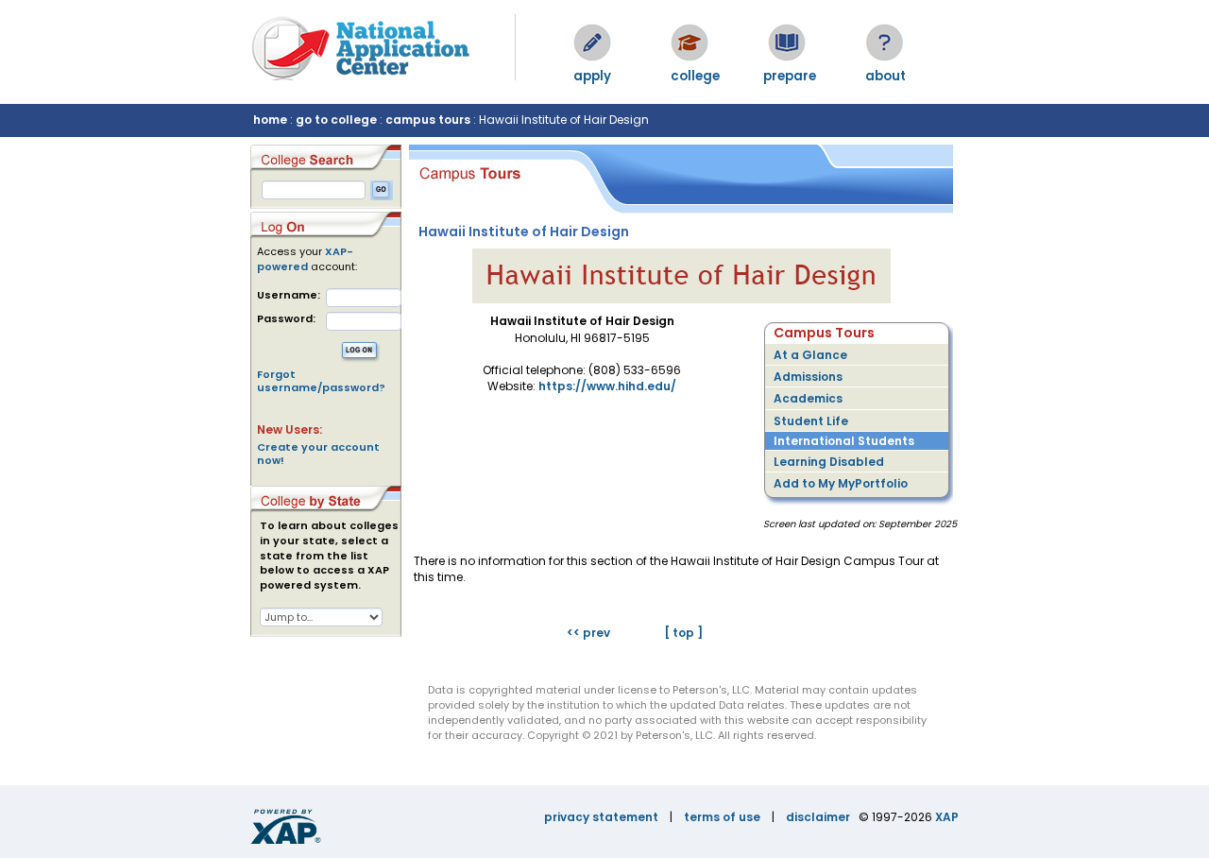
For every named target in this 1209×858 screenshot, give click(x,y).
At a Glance (810, 355)
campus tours (427, 120)
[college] (689, 42)
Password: (286, 319)
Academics (808, 398)
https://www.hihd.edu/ (607, 386)
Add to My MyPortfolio (841, 483)
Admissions (808, 377)
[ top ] (683, 633)
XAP (947, 817)
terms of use (722, 817)
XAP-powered (305, 259)
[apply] (592, 42)
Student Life (811, 421)
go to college (336, 120)
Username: (288, 295)
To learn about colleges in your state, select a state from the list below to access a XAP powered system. (329, 555)
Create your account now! (318, 453)
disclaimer (818, 817)
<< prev (588, 633)
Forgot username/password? (321, 381)
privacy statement (601, 817)
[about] (884, 42)
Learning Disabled (829, 462)
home (270, 120)
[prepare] (787, 42)
